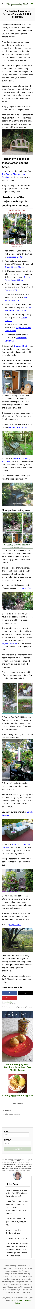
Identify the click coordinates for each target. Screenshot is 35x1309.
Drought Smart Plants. (14, 267)
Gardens (22, 1007)
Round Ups (29, 1007)
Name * (7, 1131)
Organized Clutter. (15, 257)
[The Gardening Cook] (17, 4)
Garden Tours (6, 1007)
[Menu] (3, 4)
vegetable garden (9, 643)
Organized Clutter (22, 346)
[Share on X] (25, 993)
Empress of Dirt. (12, 290)
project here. (15, 924)
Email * (7, 1140)
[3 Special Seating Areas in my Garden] (17, 698)
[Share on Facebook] (9, 993)
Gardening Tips (15, 1007)
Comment (6, 1111)
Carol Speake (8, 1002)
